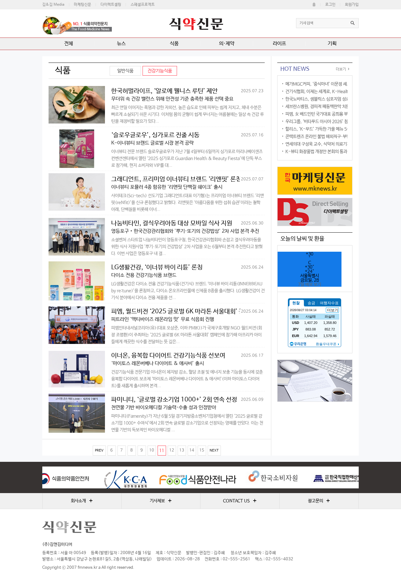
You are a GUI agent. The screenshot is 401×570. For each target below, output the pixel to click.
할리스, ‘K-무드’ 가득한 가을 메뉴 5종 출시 (322, 129)
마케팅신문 (82, 5)
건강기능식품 (160, 70)
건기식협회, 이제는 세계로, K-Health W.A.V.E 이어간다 (334, 91)
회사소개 (82, 501)
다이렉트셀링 (111, 5)
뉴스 (121, 44)
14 (191, 450)
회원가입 (352, 5)
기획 (332, 44)
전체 (68, 44)
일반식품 (125, 70)
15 (201, 450)
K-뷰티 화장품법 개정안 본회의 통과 (316, 151)
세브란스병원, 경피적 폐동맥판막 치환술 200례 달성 (329, 106)
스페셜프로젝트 (143, 5)
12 (171, 450)
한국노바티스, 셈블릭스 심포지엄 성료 (317, 99)
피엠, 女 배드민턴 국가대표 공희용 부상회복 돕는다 (328, 114)
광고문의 (319, 501)
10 (151, 450)
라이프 (279, 44)
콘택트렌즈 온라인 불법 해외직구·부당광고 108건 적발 (331, 136)
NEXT (214, 450)
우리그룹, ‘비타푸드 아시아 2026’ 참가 (318, 121)
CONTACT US (240, 501)
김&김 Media (53, 5)
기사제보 (161, 501)
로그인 (330, 5)
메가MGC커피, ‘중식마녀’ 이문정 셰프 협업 (322, 84)
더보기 (341, 69)
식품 (174, 44)
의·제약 (226, 44)
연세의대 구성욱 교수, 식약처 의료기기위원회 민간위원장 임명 (337, 144)
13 (181, 450)
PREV (99, 450)
